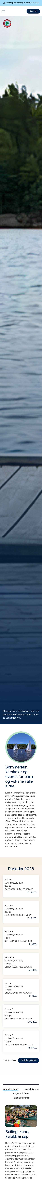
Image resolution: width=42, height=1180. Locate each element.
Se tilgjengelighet (28, 1061)
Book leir (33, 11)
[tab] (10, 1089)
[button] (3, 11)
